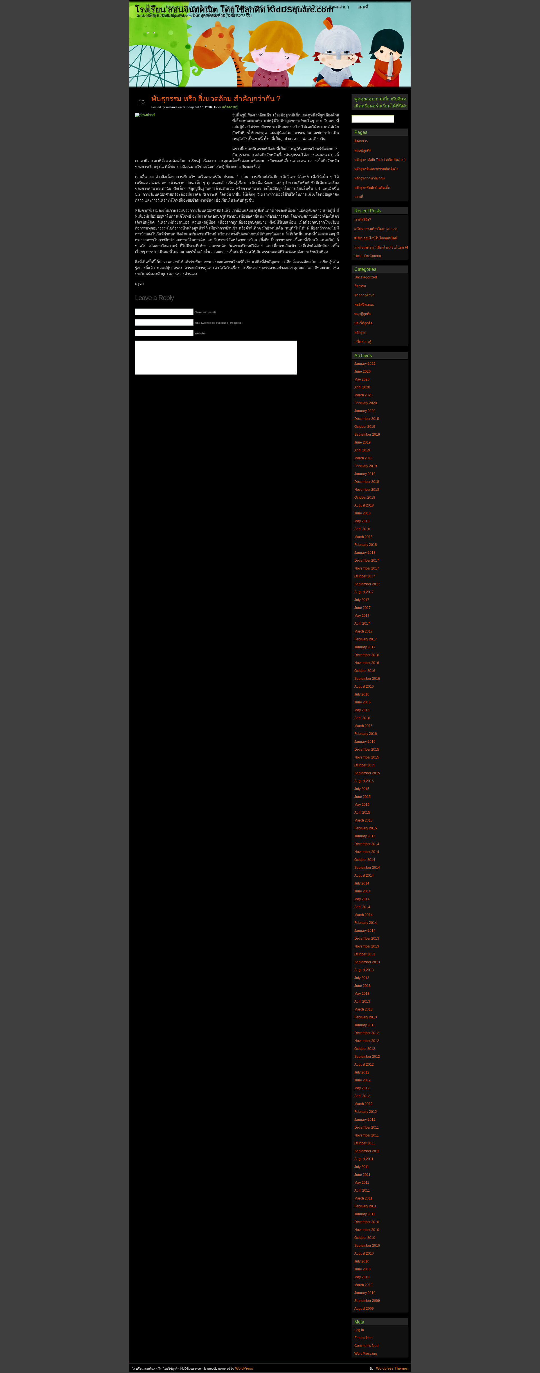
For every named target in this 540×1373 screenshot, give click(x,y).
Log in (359, 1330)
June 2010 (362, 1269)
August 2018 (364, 505)
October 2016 (364, 671)
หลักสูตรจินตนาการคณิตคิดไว (248, 7)
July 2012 (361, 1072)
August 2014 (364, 875)
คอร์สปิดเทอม (364, 305)
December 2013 (366, 938)
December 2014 (366, 844)
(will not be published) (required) (218, 322)
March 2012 (363, 1104)
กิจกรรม (360, 286)
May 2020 (362, 379)
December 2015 (366, 749)
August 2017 (364, 592)
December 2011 (366, 1127)
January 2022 (364, 364)
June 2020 (362, 371)
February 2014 (365, 923)
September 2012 (367, 1057)
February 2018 (365, 545)
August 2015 (364, 781)
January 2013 (364, 1025)
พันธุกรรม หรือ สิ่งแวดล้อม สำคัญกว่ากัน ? (215, 98)
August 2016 (364, 686)
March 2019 (363, 458)
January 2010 (364, 1293)
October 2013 (364, 954)
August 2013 (364, 970)
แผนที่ (362, 7)
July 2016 (361, 694)
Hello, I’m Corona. (368, 256)
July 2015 (361, 789)
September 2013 (367, 962)
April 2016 (362, 718)
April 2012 (362, 1096)
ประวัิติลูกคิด (363, 323)
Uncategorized (365, 277)
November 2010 (366, 1230)
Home (152, 6)
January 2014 (364, 931)
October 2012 (364, 1049)
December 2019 (366, 419)
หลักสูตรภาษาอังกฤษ (165, 15)
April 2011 (362, 1190)
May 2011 (361, 1183)
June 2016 (362, 702)
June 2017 (362, 608)
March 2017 (363, 631)
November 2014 (366, 852)
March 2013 (363, 1009)
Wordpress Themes (392, 1368)
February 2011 (365, 1206)
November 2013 (366, 946)
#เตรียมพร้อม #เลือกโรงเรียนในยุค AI (381, 247)
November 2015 (366, 757)
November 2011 (366, 1135)
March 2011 (363, 1198)
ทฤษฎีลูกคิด (202, 7)
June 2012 (362, 1080)
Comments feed (366, 1346)
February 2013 (365, 1017)
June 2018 (362, 513)
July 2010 (361, 1261)
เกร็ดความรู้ (230, 107)
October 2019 (364, 427)
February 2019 (365, 466)
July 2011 (361, 1167)
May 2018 (362, 521)
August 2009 (364, 1309)
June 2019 (362, 442)
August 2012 (364, 1064)
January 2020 (364, 411)
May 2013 (362, 994)
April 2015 (362, 812)
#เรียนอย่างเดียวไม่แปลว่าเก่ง (375, 229)
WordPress (244, 1368)
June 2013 (362, 986)
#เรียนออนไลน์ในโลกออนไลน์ (375, 238)
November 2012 (366, 1041)
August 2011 (364, 1159)
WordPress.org (365, 1354)
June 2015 (362, 797)
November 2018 (366, 490)
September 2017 (367, 584)
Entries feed (363, 1338)
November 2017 (366, 568)
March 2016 (363, 726)
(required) (205, 312)
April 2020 (362, 387)
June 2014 (362, 891)
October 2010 (364, 1238)
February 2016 (365, 734)
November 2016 (366, 663)
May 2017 (362, 616)
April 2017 (362, 623)
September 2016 (367, 679)
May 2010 (362, 1277)
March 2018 (363, 537)
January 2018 (364, 553)
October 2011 (364, 1143)
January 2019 (364, 474)
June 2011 (362, 1175)
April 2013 (362, 1001)
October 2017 (364, 576)
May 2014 (362, 899)
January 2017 (364, 647)
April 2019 (362, 450)
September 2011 (367, 1151)
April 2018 (362, 529)
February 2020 (365, 403)
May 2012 (362, 1088)
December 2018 (366, 482)
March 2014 (363, 915)
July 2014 (361, 883)
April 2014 (362, 907)
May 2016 (362, 710)
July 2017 (361, 600)
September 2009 (367, 1301)
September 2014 (367, 868)
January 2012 (364, 1120)
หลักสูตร (360, 332)
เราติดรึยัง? (362, 220)
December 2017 (366, 560)
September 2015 (367, 773)
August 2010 (364, 1253)
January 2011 (364, 1214)
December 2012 (366, 1033)
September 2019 (367, 434)
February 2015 (365, 828)
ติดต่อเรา (174, 7)
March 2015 (363, 820)
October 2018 (364, 497)
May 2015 (362, 805)
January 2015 (364, 836)
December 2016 (366, 655)
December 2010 (366, 1222)
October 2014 (364, 860)
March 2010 (363, 1285)
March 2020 (363, 395)
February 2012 (365, 1112)
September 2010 (367, 1246)
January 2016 (364, 742)
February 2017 (365, 639)
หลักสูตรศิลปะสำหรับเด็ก (215, 15)
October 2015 (364, 765)
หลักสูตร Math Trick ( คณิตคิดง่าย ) (317, 7)
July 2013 (361, 978)
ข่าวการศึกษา (364, 295)
